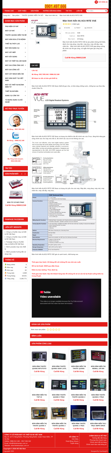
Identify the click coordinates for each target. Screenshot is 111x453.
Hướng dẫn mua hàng (52, 11)
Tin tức (69, 11)
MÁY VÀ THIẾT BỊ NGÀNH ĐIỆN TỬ (14, 86)
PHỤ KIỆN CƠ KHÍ (11, 26)
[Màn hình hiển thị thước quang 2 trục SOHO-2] (59, 413)
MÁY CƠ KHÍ (9, 31)
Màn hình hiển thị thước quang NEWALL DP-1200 (78, 368)
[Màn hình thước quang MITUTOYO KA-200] (39, 356)
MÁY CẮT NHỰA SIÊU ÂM (14, 74)
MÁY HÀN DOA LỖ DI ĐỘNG (15, 39)
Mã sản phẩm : (70, 33)
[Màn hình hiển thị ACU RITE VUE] (45, 29)
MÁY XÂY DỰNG (11, 56)
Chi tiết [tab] (35, 65)
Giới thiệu (22, 11)
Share (67, 28)
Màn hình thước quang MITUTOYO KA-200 (39, 368)
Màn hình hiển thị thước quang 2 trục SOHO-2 (59, 426)
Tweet (78, 28)
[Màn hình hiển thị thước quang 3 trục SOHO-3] (39, 413)
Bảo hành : (72, 39)
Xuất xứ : (72, 36)
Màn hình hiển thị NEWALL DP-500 (98, 367)
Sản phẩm (35, 11)
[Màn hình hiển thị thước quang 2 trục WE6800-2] (79, 385)
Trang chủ (9, 11)
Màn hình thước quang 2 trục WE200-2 (98, 397)
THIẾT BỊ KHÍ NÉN (11, 91)
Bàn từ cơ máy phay (15, 202)
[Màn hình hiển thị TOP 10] (39, 385)
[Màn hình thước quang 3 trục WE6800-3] (59, 385)
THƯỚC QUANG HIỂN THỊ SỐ (16, 35)
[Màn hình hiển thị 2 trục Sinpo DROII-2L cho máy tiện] (98, 413)
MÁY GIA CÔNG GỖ (12, 69)
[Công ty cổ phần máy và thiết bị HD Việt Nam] (55, 8)
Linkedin (89, 28)
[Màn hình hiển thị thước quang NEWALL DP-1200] (79, 356)
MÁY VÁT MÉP (10, 52)
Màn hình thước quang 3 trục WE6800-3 (59, 397)
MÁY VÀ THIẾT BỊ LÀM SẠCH (15, 61)
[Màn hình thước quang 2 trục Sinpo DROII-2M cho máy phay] (79, 413)
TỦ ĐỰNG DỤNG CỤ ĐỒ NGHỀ (14, 101)
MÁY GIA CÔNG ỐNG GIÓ (14, 65)
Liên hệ (79, 11)
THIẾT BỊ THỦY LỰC (12, 44)
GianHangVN (103, 451)
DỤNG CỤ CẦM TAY (12, 95)
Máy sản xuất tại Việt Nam (14, 79)
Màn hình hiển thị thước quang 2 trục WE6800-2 (78, 397)
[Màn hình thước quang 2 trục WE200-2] (98, 385)
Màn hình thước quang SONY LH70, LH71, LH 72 (58, 368)
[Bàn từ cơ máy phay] (16, 189)
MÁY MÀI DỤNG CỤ (12, 48)
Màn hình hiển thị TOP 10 (39, 396)
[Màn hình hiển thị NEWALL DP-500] (98, 356)
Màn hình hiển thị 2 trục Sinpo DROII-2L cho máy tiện (98, 426)
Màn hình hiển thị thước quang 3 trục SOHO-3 (39, 426)
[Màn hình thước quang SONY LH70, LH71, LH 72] (59, 356)
